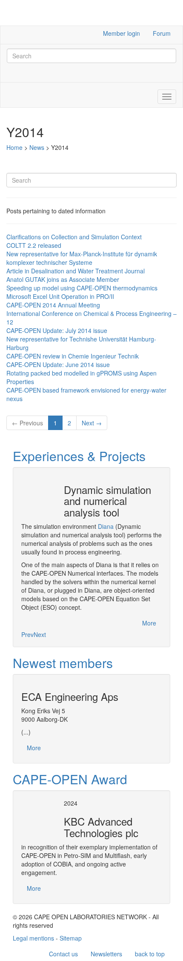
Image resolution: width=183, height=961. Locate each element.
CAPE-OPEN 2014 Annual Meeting (53, 305)
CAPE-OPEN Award (70, 779)
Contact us (63, 954)
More (149, 623)
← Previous (27, 423)
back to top (150, 954)
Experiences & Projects (79, 456)
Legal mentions (33, 938)
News (36, 147)
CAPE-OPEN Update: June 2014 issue (58, 364)
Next (40, 634)
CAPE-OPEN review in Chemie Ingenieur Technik (72, 356)
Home (14, 147)
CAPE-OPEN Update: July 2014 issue (56, 330)
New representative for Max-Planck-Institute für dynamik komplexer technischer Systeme (81, 258)
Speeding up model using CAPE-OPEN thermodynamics (81, 288)
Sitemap (71, 938)
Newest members (63, 663)
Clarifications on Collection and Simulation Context (74, 236)
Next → (92, 423)
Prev (27, 634)
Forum (162, 33)
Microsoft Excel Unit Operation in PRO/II (60, 296)
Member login (121, 33)
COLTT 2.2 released (33, 245)
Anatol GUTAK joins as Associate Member (62, 279)
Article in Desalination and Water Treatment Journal (75, 271)
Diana (106, 526)
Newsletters (106, 954)
